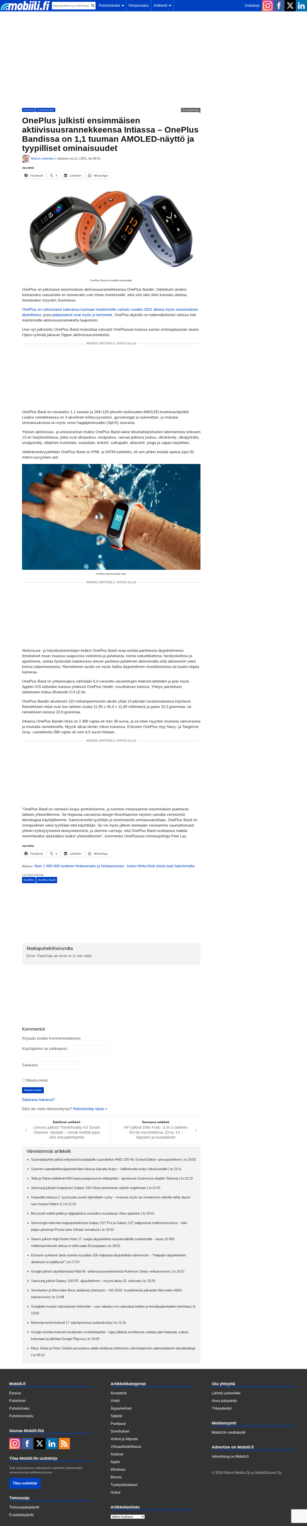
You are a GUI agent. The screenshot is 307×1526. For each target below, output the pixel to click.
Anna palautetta (224, 1401)
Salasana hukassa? (38, 1100)
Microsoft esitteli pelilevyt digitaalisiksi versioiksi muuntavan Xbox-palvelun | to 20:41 (92, 1213)
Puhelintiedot (110, 5)
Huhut (115, 1492)
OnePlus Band (47, 880)
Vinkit (115, 1401)
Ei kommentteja (191, 110)
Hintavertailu (139, 5)
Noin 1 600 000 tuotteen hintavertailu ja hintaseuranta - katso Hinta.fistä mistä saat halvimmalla (114, 866)
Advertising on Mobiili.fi (230, 1456)
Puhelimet (17, 1401)
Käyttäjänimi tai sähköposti (44, 1049)
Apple (115, 1462)
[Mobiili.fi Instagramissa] (267, 5)
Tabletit (116, 1416)
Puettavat (28, 110)
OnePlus (29, 880)
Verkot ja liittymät (124, 1439)
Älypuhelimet (121, 1408)
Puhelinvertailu (21, 1416)
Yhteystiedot (221, 1408)
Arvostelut (119, 1393)
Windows (118, 1469)
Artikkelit (161, 5)
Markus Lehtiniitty (42, 158)
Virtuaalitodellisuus (126, 1446)
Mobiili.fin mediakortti (228, 1432)
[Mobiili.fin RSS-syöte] (64, 1444)
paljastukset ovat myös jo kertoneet (82, 315)
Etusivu (15, 1393)
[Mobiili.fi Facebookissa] (279, 5)
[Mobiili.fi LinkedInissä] (301, 5)
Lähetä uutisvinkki (226, 1393)
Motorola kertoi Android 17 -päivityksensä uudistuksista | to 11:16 (78, 1322)
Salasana (30, 1065)
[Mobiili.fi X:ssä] (290, 5)
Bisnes (116, 1477)
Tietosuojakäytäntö (24, 1507)
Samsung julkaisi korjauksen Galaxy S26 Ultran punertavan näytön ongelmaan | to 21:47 (95, 1188)
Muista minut (36, 1080)
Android (117, 1454)
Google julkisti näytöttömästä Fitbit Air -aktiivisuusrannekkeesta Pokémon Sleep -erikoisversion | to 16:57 (108, 1271)
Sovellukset (120, 1431)
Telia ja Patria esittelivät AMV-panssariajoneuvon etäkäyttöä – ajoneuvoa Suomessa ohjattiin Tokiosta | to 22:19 (112, 1178)
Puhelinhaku (19, 1408)
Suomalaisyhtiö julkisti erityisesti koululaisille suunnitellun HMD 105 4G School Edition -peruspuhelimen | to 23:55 (113, 1159)
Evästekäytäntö (21, 1515)
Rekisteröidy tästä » (90, 1109)
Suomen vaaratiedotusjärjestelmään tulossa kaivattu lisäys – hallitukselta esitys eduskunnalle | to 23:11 (106, 1169)
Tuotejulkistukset (45, 110)
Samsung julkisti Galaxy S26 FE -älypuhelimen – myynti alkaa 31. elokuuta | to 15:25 (93, 1281)
